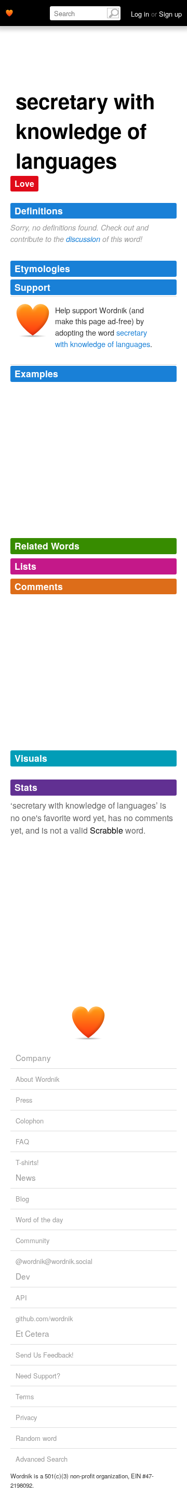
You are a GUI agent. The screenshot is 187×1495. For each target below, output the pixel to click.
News (26, 1177)
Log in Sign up (156, 14)
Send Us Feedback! (45, 1355)
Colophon (30, 1121)
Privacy (26, 1417)
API (21, 1297)
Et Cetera (32, 1333)
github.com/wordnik (44, 1318)
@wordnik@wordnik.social (54, 1261)
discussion (83, 239)
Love (24, 183)
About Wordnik (37, 1079)
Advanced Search (42, 1459)
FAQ (22, 1141)
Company (33, 1057)
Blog (22, 1199)
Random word (36, 1438)
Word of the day (39, 1219)
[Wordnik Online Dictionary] (9, 12)
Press (24, 1100)
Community (32, 1240)
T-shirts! (27, 1162)
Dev (23, 1276)
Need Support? (38, 1376)
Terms (25, 1396)
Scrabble (106, 830)
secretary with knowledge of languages (102, 338)
